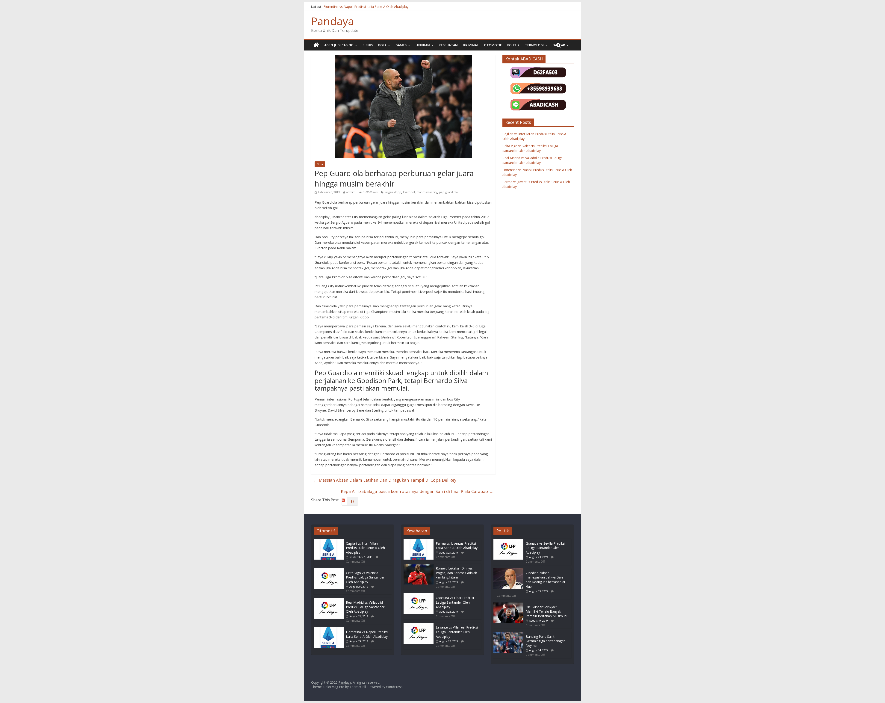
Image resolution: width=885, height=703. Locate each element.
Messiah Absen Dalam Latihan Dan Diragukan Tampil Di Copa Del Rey (384, 480)
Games (401, 45)
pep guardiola (448, 192)
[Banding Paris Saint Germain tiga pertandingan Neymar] (508, 634)
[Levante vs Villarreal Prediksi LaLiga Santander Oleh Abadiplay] (419, 625)
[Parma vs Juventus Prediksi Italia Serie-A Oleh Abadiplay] (419, 541)
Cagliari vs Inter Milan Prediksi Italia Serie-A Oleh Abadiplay (365, 548)
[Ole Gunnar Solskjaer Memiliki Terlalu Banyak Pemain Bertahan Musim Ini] (508, 604)
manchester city (427, 192)
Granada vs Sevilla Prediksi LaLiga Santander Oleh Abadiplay (545, 548)
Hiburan (423, 45)
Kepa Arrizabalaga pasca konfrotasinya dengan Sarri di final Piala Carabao (417, 491)
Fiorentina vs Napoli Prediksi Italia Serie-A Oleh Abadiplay (366, 6)
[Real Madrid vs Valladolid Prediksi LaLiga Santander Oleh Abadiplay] (329, 600)
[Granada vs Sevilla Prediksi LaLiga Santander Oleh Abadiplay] (508, 541)
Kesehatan (448, 45)
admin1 (351, 192)
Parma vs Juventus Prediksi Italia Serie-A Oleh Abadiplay (457, 545)
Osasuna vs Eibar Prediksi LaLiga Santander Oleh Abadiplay (455, 602)
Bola (382, 45)
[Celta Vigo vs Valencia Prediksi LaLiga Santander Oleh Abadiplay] (329, 570)
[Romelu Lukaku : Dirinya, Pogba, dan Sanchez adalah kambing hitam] (419, 566)
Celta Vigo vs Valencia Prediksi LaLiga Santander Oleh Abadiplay (365, 577)
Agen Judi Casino (339, 45)
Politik (513, 45)
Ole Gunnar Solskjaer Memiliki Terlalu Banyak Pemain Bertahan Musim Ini (546, 611)
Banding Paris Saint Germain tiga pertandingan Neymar (545, 641)
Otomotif (493, 45)
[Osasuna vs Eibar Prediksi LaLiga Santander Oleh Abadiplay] (419, 595)
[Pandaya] (316, 45)
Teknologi (534, 45)
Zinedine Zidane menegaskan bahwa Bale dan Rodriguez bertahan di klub (545, 580)
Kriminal (470, 45)
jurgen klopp (393, 192)
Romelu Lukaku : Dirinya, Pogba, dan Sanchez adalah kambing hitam (456, 572)
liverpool (409, 192)
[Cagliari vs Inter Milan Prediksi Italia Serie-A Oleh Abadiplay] (329, 541)
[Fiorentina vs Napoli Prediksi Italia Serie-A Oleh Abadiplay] (329, 629)
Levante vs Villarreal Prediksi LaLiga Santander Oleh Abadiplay (457, 631)
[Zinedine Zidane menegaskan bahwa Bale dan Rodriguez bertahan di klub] (508, 570)
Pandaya (332, 21)
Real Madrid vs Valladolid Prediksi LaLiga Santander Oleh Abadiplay (365, 607)
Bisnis (368, 45)
